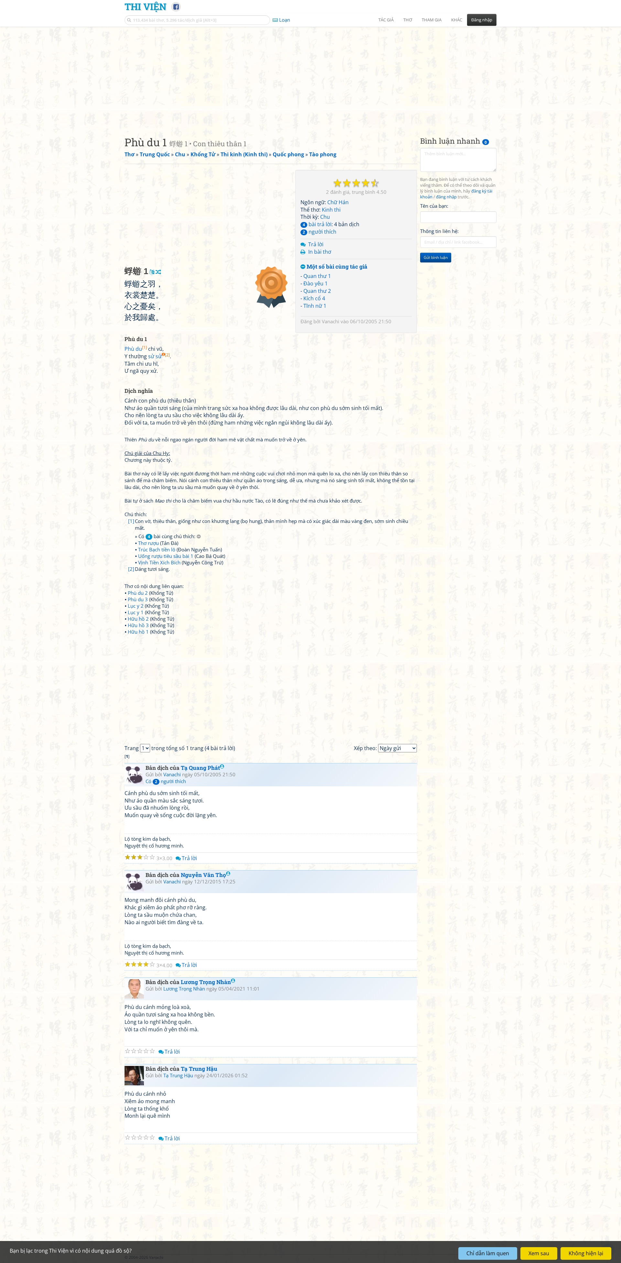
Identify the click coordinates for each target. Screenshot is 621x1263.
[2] (131, 569)
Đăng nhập (481, 20)
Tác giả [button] (386, 20)
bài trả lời (317, 224)
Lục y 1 (136, 612)
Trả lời (315, 244)
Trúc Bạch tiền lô (156, 549)
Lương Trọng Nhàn (206, 982)
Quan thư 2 (317, 290)
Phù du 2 (138, 593)
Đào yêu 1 (315, 283)
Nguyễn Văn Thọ (203, 875)
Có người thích (166, 781)
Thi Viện (145, 6)
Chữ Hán (338, 202)
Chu (325, 216)
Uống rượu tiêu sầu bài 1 (165, 556)
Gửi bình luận (436, 257)
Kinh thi (331, 209)
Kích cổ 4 (314, 298)
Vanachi (330, 321)
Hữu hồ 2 (138, 618)
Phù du (136, 348)
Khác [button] (456, 20)
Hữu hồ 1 (138, 631)
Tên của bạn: (434, 206)
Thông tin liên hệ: (439, 231)
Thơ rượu (148, 543)
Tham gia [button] (431, 20)
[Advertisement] (310, 76)
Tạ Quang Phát (200, 767)
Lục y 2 (136, 606)
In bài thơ (319, 251)
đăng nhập (446, 197)
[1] (131, 521)
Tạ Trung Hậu (199, 1068)
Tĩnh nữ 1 (314, 305)
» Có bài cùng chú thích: (166, 536)
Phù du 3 (138, 599)
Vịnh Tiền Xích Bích (159, 562)
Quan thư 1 (317, 276)
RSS (493, 1257)
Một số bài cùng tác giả (336, 267)
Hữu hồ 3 (138, 625)
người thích (319, 231)
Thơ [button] (407, 20)
